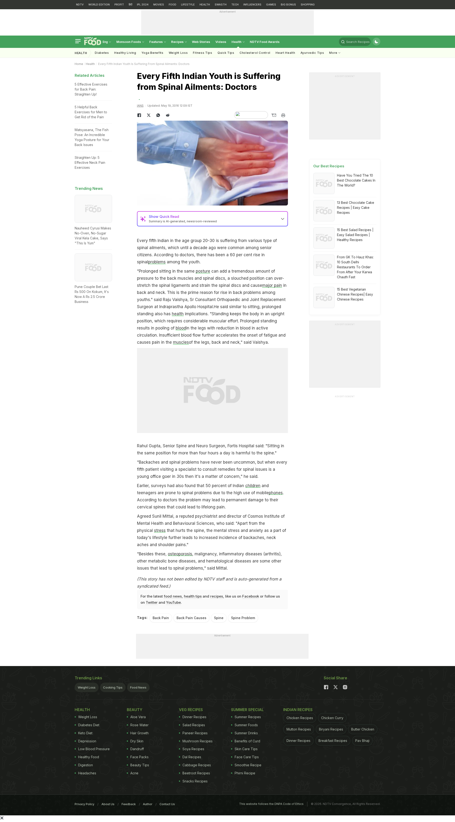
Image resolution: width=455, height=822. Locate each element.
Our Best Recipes (328, 166)
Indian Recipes (298, 709)
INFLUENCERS (252, 4)
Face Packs (139, 757)
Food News (138, 687)
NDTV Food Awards (265, 42)
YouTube (173, 602)
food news (173, 596)
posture (203, 271)
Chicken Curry (332, 718)
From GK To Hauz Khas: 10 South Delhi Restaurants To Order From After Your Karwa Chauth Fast (355, 267)
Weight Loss (178, 53)
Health (237, 42)
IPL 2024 (143, 4)
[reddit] (168, 115)
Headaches (87, 773)
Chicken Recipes (300, 718)
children (252, 485)
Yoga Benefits (152, 53)
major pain (272, 285)
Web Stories (201, 42)
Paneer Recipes (195, 733)
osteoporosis (180, 554)
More (333, 53)
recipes (216, 596)
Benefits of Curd (247, 741)
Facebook (250, 596)
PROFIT (119, 4)
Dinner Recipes (194, 717)
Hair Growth (139, 733)
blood (181, 328)
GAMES (271, 4)
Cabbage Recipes (196, 765)
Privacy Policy (84, 804)
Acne (134, 773)
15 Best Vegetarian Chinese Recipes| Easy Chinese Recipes (355, 294)
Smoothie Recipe (248, 765)
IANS (140, 105)
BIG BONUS (288, 4)
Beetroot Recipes (196, 773)
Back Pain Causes (191, 618)
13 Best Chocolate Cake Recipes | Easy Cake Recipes (355, 208)
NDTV (80, 4)
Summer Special (247, 709)
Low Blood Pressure (94, 749)
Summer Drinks (246, 733)
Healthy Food (88, 757)
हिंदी (130, 4)
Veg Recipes (191, 709)
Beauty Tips (139, 765)
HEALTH (205, 4)
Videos (220, 42)
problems (157, 262)
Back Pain (161, 618)
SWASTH (221, 4)
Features (156, 42)
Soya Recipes (193, 749)
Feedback (129, 804)
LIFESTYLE (188, 4)
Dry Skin (136, 741)
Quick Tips (226, 53)
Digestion (85, 765)
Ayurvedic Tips (312, 53)
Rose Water (139, 725)
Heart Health (285, 53)
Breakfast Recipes (332, 741)
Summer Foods (246, 725)
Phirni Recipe (245, 773)
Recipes (177, 42)
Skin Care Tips (246, 749)
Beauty (134, 709)
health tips (193, 596)
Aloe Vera (138, 717)
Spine (218, 618)
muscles (181, 342)
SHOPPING (308, 4)
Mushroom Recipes (197, 741)
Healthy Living (125, 53)
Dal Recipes (191, 757)
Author (147, 804)
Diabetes (102, 53)
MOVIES (158, 4)
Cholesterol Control (255, 53)
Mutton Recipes (299, 729)
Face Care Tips (247, 757)
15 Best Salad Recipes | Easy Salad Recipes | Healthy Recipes (355, 235)
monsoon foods (129, 42)
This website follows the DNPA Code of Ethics (271, 804)
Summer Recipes (248, 717)
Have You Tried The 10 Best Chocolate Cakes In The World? (356, 180)
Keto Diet (85, 733)
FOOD (172, 4)
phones (276, 492)
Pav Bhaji (362, 741)
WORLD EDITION (99, 4)
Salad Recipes (193, 725)
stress (160, 530)
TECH (235, 4)
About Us (107, 804)
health (178, 313)
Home (79, 64)
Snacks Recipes (195, 781)
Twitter (152, 602)
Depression (87, 741)
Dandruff (137, 749)
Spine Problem (243, 618)
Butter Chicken (362, 729)
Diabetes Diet (88, 725)
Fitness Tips (202, 53)
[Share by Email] (273, 115)
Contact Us (167, 804)
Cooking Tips (113, 687)
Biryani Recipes (331, 729)
